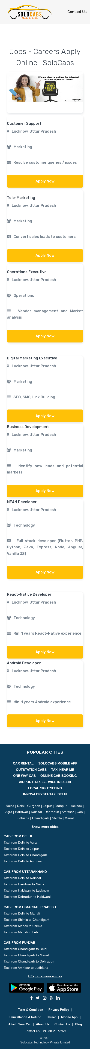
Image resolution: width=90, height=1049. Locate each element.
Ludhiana (22, 818)
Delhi (20, 806)
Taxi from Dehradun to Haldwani (27, 897)
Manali (69, 818)
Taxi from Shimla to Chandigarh (27, 919)
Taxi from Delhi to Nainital (22, 878)
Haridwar (21, 812)
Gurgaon (33, 806)
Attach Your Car (19, 1024)
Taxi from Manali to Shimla (23, 926)
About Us (42, 1024)
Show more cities (45, 826)
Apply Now (45, 181)
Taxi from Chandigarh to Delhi (25, 949)
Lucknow (75, 806)
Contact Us (77, 12)
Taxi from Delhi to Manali (22, 913)
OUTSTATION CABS (31, 769)
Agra (8, 812)
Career (51, 1017)
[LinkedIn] (58, 998)
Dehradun (52, 812)
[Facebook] (31, 998)
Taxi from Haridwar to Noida (24, 884)
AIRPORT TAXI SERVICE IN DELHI (45, 782)
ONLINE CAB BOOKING (58, 775)
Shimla (57, 818)
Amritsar (68, 812)
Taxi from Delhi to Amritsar (23, 861)
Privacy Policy (58, 1009)
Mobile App (69, 1017)
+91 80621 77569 (54, 1031)
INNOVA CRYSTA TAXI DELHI (45, 794)
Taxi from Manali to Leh (21, 932)
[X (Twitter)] (38, 998)
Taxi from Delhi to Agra (20, 842)
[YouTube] (51, 998)
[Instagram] (44, 998)
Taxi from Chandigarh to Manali (26, 955)
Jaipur (47, 806)
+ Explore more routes (45, 976)
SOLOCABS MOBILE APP (57, 763)
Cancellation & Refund (25, 1017)
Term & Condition (30, 1009)
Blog (78, 1024)
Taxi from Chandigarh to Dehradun (29, 961)
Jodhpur (61, 806)
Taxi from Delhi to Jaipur (21, 849)
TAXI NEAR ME (62, 769)
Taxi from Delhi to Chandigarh (25, 855)
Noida (10, 806)
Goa (80, 812)
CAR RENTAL (23, 763)
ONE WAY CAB (24, 775)
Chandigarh (40, 818)
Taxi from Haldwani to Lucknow (26, 890)
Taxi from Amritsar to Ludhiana (26, 967)
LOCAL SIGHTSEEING (45, 788)
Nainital (36, 812)
